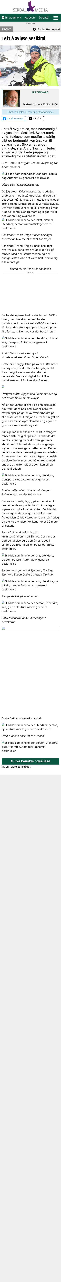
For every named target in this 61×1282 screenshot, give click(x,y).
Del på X (37, 118)
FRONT (6, 29)
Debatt (43, 17)
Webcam (30, 17)
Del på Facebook (15, 118)
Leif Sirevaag (40, 92)
